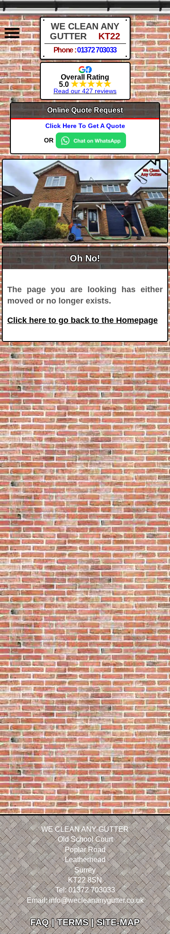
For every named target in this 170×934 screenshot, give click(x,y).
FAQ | (43, 922)
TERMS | (77, 922)
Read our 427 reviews (85, 91)
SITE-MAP (118, 922)
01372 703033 (97, 50)
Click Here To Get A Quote (85, 125)
